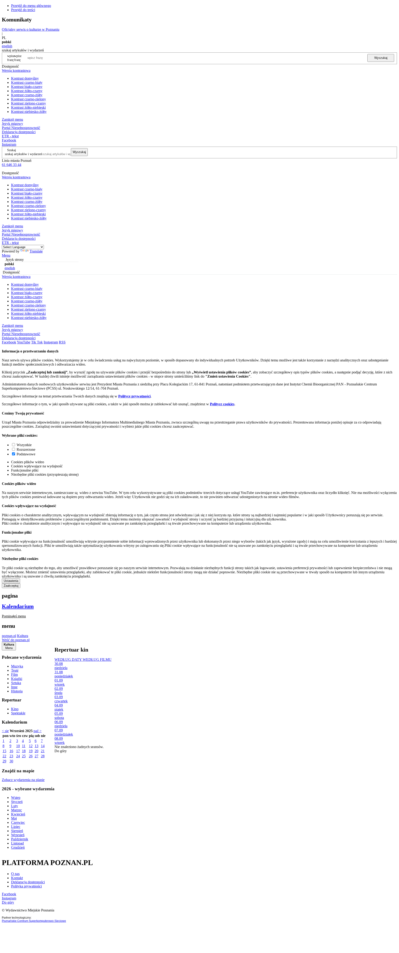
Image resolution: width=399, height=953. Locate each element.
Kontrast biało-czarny (26, 87)
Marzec (16, 810)
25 (24, 756)
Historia (17, 691)
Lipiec (15, 827)
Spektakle (18, 713)
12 (31, 746)
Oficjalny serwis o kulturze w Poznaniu (30, 29)
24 (18, 756)
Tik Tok (37, 342)
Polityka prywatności (26, 886)
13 (36, 746)
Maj (14, 818)
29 (4, 761)
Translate (36, 251)
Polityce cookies (222, 404)
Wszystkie (24, 445)
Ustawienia (11, 581)
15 (4, 751)
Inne (14, 687)
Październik (19, 839)
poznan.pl (9, 636)
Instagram (9, 144)
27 (36, 756)
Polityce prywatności (134, 396)
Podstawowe (26, 454)
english (7, 46)
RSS (62, 342)
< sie (5, 731)
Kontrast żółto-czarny (26, 91)
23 (11, 756)
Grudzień (18, 847)
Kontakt (17, 878)
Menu (6, 255)
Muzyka (17, 666)
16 (11, 751)
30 (11, 761)
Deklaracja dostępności (28, 882)
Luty (14, 806)
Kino (14, 709)
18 (24, 751)
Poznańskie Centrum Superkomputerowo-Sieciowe (34, 921)
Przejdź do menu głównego (31, 6)
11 (23, 746)
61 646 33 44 (11, 165)
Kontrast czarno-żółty (26, 95)
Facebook (9, 140)
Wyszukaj (380, 58)
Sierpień (17, 831)
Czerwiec (18, 822)
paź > (37, 731)
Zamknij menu (12, 119)
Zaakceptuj (11, 585)
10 (18, 746)
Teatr (14, 670)
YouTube (23, 342)
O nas (15, 874)
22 (4, 756)
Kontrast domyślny (25, 78)
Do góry (60, 751)
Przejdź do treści (23, 10)
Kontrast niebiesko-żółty (29, 112)
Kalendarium (18, 606)
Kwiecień (18, 814)
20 (36, 751)
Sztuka (16, 683)
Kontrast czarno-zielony (28, 99)
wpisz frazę (17, 58)
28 (43, 756)
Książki (16, 679)
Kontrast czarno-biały (26, 82)
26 (31, 756)
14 (43, 746)
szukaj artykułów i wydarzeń (23, 154)
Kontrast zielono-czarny (28, 103)
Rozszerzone (26, 449)
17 (18, 751)
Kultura (22, 636)
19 (31, 751)
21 (43, 751)
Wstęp (15, 798)
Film (14, 674)
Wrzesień (17, 835)
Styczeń (17, 802)
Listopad (17, 843)
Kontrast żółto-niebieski (28, 107)
